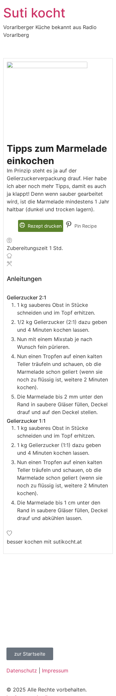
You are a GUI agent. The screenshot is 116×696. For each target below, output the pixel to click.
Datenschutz (21, 670)
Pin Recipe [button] (85, 226)
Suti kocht (34, 13)
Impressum (55, 670)
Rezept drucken (44, 226)
